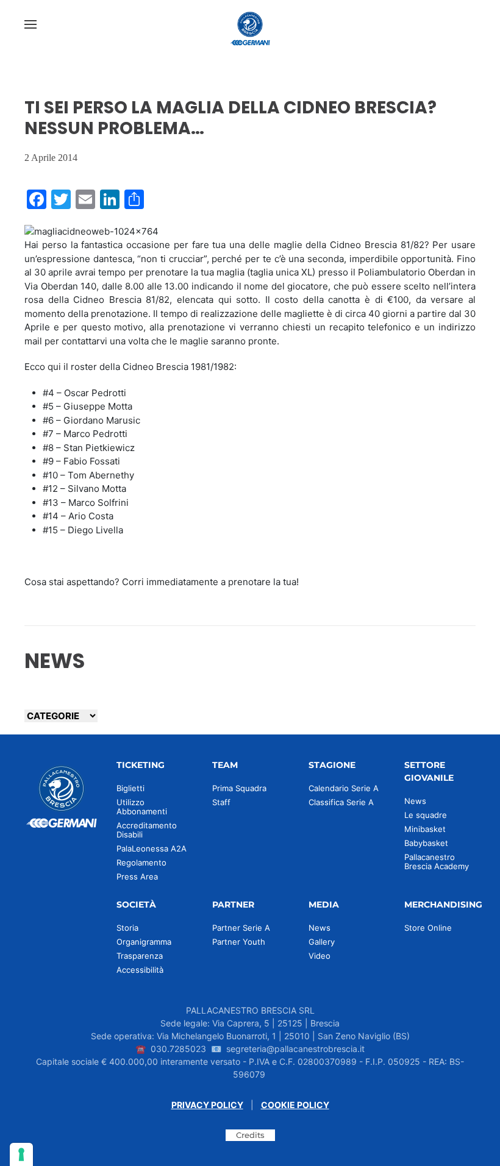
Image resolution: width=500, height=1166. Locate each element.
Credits (250, 1135)
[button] (30, 24)
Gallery (322, 942)
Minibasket (425, 829)
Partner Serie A (241, 928)
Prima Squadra (239, 788)
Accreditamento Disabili (146, 829)
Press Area (137, 876)
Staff (221, 802)
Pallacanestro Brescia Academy (436, 861)
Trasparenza (139, 956)
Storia (127, 928)
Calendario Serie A (344, 788)
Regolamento (141, 862)
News (415, 801)
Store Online (428, 928)
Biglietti (130, 788)
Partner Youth (238, 942)
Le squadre (425, 815)
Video (319, 956)
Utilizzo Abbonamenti (141, 806)
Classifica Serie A (341, 802)
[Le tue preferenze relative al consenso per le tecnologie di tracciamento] (21, 1154)
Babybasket (426, 843)
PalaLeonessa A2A (151, 848)
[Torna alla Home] (250, 24)
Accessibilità (139, 970)
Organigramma (143, 942)
